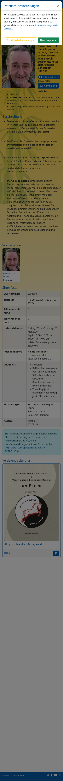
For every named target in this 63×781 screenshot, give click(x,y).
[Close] (58, 6)
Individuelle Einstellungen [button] (21, 40)
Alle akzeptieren (48, 40)
